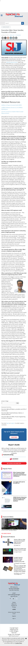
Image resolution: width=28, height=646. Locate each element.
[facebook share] (2, 38)
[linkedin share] (11, 38)
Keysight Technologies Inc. (19, 564)
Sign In (14, 618)
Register (14, 616)
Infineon (17, 573)
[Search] (22, 23)
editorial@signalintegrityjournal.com (14, 595)
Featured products (9, 537)
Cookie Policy (18, 643)
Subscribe (14, 437)
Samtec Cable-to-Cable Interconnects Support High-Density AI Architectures (19, 541)
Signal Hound (18, 552)
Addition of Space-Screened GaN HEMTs (11, 105)
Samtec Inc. (18, 545)
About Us (14, 604)
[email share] (13, 38)
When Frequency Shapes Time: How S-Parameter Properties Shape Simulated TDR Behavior (19, 474)
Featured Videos (8, 517)
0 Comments (18, 35)
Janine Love (12, 35)
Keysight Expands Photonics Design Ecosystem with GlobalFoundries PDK (19, 559)
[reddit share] (8, 38)
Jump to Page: (4, 401)
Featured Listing (8, 454)
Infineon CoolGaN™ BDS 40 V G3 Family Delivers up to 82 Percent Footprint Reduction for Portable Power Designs (20, 568)
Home (14, 602)
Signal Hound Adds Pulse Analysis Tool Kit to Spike (20, 549)
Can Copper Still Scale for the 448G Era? (19, 482)
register (13, 423)
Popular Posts (7, 469)
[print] (16, 38)
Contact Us (14, 605)
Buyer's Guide (14, 445)
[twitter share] (5, 38)
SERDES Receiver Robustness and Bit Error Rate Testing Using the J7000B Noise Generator (20, 499)
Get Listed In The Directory (14, 463)
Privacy (14, 607)
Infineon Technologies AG (19, 573)
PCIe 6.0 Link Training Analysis (9, 530)
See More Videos (6, 533)
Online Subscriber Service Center (14, 613)
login (8, 423)
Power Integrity (5, 27)
